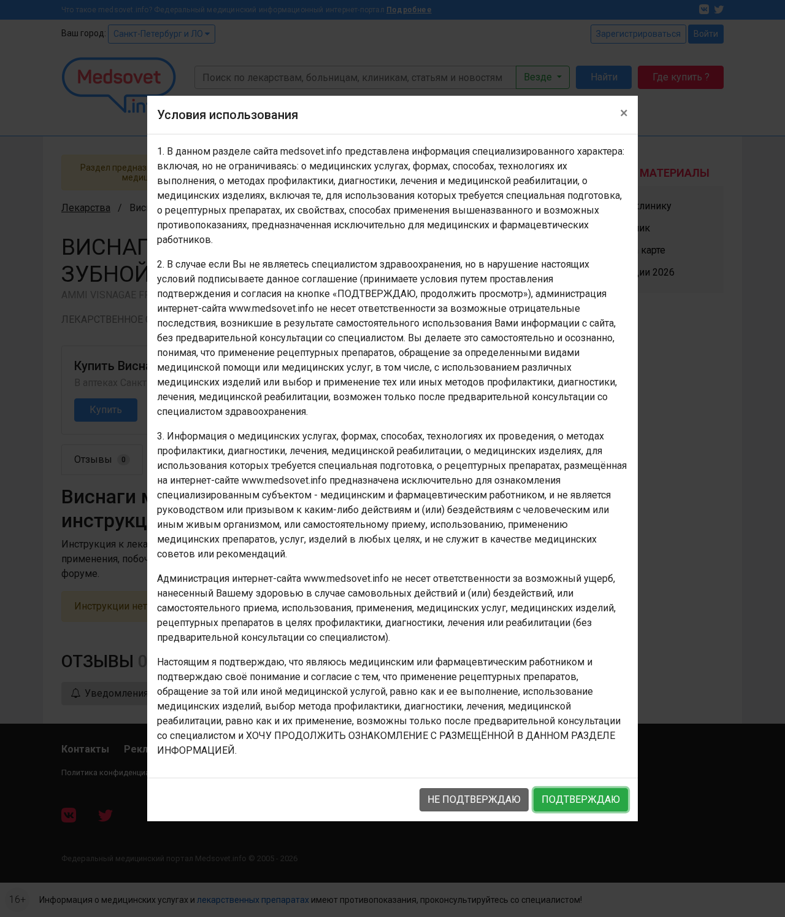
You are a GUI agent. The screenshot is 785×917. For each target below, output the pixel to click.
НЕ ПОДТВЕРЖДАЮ (474, 799)
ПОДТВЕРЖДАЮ (581, 799)
